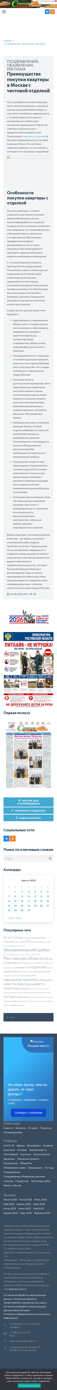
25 (35, 905)
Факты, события (12, 1185)
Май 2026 (9, 1204)
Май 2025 (38, 1208)
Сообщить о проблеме (28, 1112)
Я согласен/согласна (29, 1385)
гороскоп (39, 966)
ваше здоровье (10, 968)
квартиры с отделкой (34, 136)
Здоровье (9, 1158)
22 (15, 905)
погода (9, 996)
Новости (8, 1127)
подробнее (17, 1375)
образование (22, 988)
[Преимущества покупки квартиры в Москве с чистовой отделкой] (28, 157)
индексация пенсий (30, 971)
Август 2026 (10, 1199)
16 (22, 900)
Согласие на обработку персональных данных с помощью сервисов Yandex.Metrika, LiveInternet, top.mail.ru (25, 1299)
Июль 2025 (10, 1208)
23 (22, 905)
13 (48, 896)
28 (9, 910)
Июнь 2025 (24, 1208)
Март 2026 (39, 1204)
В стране (22, 1149)
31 (29, 910)
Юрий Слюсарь (30, 963)
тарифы (12, 1005)
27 (47, 905)
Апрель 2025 (11, 1213)
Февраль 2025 (42, 1213)
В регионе (9, 1149)
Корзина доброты (11, 954)
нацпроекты (45, 979)
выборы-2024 (24, 967)
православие (22, 997)
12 (41, 896)
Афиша (21, 1145)
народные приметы (21, 979)
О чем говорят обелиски (29, 954)
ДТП (28, 941)
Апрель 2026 (24, 1204)
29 (15, 910)
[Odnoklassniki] (52, 11)
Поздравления (12, 1172)
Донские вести (41, 1154)
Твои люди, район (41, 1181)
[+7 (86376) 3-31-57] (7, 1334)
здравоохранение (12, 971)
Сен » (19, 918)
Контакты (20, 1127)
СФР (21, 963)
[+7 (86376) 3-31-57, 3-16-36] (7, 1325)
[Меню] (4, 11)
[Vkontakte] (47, 11)
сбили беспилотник (38, 1001)
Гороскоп (25, 1154)
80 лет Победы (13, 937)
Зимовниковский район (27, 949)
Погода (10, 1017)
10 (28, 896)
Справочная (21, 1181)
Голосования (11, 1154)
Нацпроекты (11, 1163)
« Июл (10, 918)
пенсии (48, 992)
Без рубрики (34, 1145)
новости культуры (18, 984)
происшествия (10, 1001)
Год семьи (19, 942)
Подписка (45, 1127)
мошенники (31, 975)
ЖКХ (23, 946)
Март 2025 (26, 1213)
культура (7, 975)
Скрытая (8, 1181)
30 (22, 910)
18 (35, 900)
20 (47, 900)
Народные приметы (28, 1158)
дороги (50, 968)
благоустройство (44, 963)
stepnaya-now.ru (17, 1288)
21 (9, 905)
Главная (8, 40)
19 (41, 900)
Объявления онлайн (15, 1167)
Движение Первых (38, 942)
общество (34, 989)
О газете (33, 1127)
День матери (15, 946)
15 (15, 900)
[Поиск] (50, 858)
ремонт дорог (23, 1001)
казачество (45, 971)
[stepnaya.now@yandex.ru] (7, 1341)
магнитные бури (18, 975)
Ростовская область (23, 958)
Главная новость (38, 1149)
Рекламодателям (13, 1132)
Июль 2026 (25, 1199)
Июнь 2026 (40, 1199)
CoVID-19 (9, 1145)
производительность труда (41, 997)
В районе (48, 1145)
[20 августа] (28, 755)
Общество (26, 1163)
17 (29, 900)
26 (41, 905)
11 (35, 896)
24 (28, 905)
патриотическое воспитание (31, 992)
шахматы (20, 1005)
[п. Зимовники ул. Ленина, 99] (7, 1348)
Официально (35, 1167)
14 (9, 900)
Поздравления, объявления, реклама (24, 43)
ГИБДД (27, 938)
